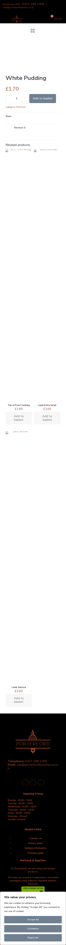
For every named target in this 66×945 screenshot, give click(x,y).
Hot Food (20, 107)
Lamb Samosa (19, 687)
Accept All (33, 919)
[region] (33, 918)
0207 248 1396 (33, 4)
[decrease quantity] (9, 98)
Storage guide (35, 853)
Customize (33, 928)
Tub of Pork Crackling (19, 405)
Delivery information (35, 848)
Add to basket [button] (19, 418)
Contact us (35, 838)
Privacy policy (35, 843)
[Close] (62, 894)
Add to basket (43, 98)
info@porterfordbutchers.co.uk (18, 7)
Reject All (33, 937)
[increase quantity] (24, 98)
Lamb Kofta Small (47, 405)
